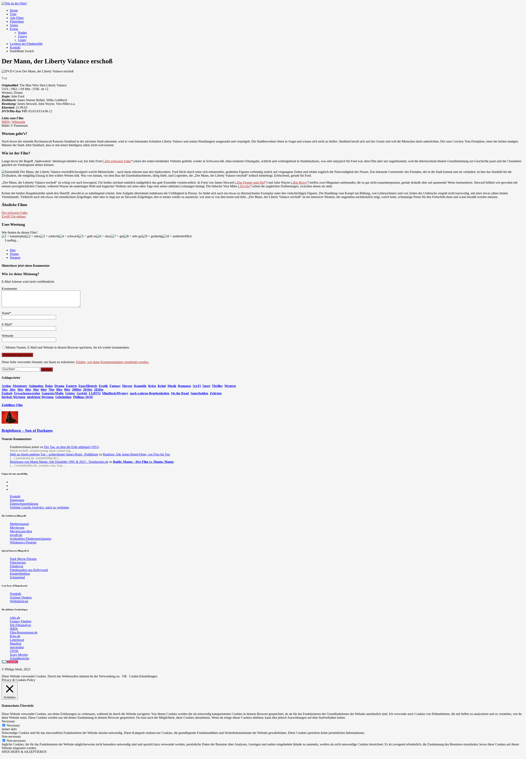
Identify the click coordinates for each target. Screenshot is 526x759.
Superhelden (199, 393)
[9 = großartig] (152, 236)
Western (15, 257)
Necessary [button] (8, 721)
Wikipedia (18, 122)
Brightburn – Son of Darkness (27, 430)
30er (20, 389)
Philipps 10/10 (83, 397)
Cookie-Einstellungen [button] (143, 676)
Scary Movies (19, 654)
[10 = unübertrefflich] (177, 236)
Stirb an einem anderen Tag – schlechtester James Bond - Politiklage (54, 454)
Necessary (13, 725)
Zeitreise (216, 393)
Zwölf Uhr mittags (14, 216)
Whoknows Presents (23, 542)
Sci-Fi (197, 386)
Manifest (15, 643)
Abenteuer (19, 386)
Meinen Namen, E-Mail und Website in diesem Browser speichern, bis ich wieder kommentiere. (68, 347)
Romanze (184, 386)
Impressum (17, 500)
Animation (36, 386)
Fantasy (115, 386)
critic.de (15, 617)
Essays (22, 36)
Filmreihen (17, 21)
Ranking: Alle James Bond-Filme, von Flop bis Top (136, 454)
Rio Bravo (300, 182)
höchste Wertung (13, 397)
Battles (22, 32)
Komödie (140, 386)
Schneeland (17, 577)
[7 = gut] (117, 236)
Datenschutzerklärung (24, 503)
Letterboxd (17, 640)
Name (5, 313)
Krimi (162, 386)
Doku (49, 386)
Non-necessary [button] (11, 736)
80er (59, 389)
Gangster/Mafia (52, 393)
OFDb (14, 651)
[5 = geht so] (87, 236)
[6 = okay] (103, 236)
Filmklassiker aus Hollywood (29, 570)
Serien (14, 25)
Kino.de (15, 636)
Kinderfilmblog (20, 573)
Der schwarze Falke (118, 161)
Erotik (103, 386)
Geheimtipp (63, 397)
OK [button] (124, 676)
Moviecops (17, 527)
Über (13, 14)
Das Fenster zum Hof (251, 182)
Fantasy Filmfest (20, 621)
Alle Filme (17, 18)
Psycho (245, 186)
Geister (70, 393)
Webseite (7, 335)
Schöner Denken (21, 597)
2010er (87, 389)
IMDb (6, 122)
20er (12, 389)
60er (13, 250)
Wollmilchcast (19, 601)
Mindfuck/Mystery (115, 393)
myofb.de (16, 535)
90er (67, 389)
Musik (171, 386)
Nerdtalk (15, 594)
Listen (22, 40)
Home (14, 10)
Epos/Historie (87, 386)
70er (51, 389)
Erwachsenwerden (27, 393)
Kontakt (15, 47)
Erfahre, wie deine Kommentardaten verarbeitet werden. (112, 362)
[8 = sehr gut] (133, 236)
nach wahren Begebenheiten (149, 393)
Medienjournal (19, 524)
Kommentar (9, 288)
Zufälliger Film (12, 405)
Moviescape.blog (21, 531)
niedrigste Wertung (40, 397)
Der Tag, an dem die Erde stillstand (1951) (71, 447)
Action (6, 386)
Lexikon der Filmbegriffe (26, 43)
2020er (99, 389)
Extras (14, 29)
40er (28, 389)
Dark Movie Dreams (23, 559)
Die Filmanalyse (20, 625)
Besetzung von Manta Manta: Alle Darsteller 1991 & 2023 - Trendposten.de (59, 462)
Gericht (82, 393)
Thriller (217, 386)
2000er (76, 389)
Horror (127, 386)
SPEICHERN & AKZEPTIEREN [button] (24, 751)
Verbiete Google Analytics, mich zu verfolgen (39, 507)
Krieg (152, 386)
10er (5, 389)
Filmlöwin (16, 566)
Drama (14, 254)
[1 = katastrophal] (14, 236)
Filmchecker (18, 562)
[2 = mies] (33, 236)
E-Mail (6, 324)
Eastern (71, 386)
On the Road (180, 393)
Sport (206, 386)
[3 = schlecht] (49, 236)
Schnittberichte (19, 658)
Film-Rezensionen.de (23, 632)
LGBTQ (94, 393)
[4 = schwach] (69, 236)
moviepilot (17, 647)
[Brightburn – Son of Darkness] (10, 422)
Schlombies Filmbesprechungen (30, 538)
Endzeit (7, 393)
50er (36, 389)
